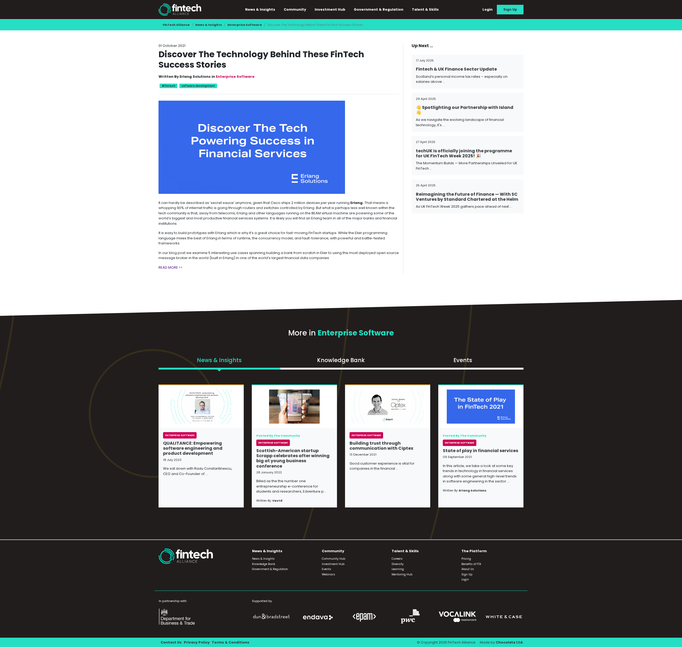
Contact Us (171, 642)
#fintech (168, 86)
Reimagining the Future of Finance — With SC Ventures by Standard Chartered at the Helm (467, 196)
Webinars (328, 574)
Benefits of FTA (471, 564)
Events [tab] (462, 360)
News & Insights (208, 25)
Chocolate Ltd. (509, 642)
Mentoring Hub (402, 574)
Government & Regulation (378, 9)
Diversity (398, 564)
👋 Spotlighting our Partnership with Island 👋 (464, 110)
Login (487, 9)
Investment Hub (330, 9)
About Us (467, 569)
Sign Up (510, 9)
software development (198, 86)
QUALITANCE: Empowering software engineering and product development (192, 448)
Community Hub (333, 559)
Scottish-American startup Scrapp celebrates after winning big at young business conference (293, 458)
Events (326, 569)
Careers (397, 559)
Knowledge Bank (263, 564)
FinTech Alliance (176, 25)
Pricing (466, 559)
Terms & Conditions (230, 642)
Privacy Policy (197, 642)
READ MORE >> (170, 267)
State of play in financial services (480, 451)
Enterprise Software (245, 25)
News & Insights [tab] (219, 360)
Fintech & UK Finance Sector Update (456, 69)
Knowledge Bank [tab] (341, 360)
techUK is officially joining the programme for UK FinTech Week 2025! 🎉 (464, 153)
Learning (398, 569)
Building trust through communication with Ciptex (381, 445)
